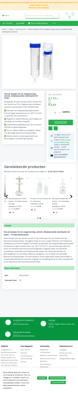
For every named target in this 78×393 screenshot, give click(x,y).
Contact (24, 362)
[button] (10, 212)
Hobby (11, 29)
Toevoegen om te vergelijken (56, 128)
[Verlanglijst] (66, 13)
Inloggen (63, 350)
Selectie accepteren (57, 378)
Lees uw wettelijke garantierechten (61, 155)
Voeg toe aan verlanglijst (50, 128)
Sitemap (24, 353)
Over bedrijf (25, 350)
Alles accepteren (58, 382)
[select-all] (55, 171)
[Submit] (56, 15)
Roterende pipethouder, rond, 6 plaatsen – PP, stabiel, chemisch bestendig (18, 201)
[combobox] (42, 15)
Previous (7, 196)
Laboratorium (20, 29)
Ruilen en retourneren (48, 355)
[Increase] (60, 112)
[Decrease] (50, 112)
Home (4, 29)
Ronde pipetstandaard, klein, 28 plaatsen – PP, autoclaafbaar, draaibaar (61, 201)
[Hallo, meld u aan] (72, 14)
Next (70, 196)
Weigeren (42, 378)
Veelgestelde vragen (67, 358)
